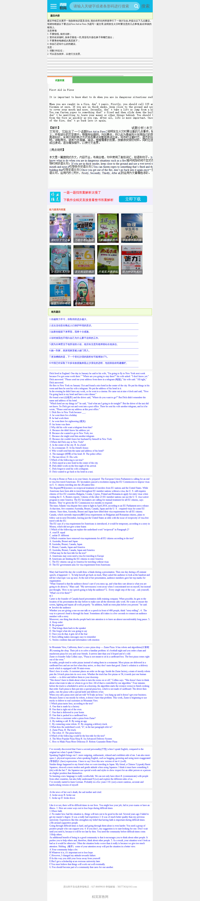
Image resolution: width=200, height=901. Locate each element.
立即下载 (133, 199)
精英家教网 (100, 897)
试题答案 (59, 80)
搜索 (145, 6)
